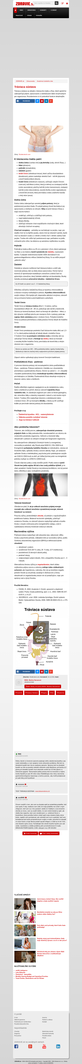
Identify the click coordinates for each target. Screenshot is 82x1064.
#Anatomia (60, 693)
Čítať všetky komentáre (50, 833)
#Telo (52, 693)
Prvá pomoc (17, 1035)
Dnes (21, 10)
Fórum (29, 15)
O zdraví (53, 10)
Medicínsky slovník (47, 1031)
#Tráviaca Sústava (31, 693)
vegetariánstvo (43, 564)
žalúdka (51, 252)
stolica (46, 339)
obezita (40, 516)
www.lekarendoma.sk (42, 791)
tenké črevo (23, 173)
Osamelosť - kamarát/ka (23, 974)
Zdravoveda (31, 10)
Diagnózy (17, 1033)
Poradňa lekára (46, 1035)
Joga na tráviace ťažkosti (29, 420)
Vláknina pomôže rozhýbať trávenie (33, 417)
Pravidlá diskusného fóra (21, 1024)
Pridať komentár (31, 833)
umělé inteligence (21, 970)
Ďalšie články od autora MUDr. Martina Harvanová (43, 686)
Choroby (16, 1031)
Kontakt (44, 1022)
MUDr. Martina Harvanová (32, 680)
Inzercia (44, 1017)
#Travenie (18, 693)
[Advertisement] (41, 33)
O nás (16, 1017)
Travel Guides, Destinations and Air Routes (30, 978)
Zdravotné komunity (48, 1033)
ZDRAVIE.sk (20, 81)
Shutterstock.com (24, 154)
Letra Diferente (20, 972)
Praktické (19, 15)
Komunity (43, 10)
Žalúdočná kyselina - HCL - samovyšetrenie (36, 414)
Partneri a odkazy (47, 1019)
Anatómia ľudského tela (45, 81)
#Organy (44, 693)
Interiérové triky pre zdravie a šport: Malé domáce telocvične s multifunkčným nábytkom (50, 953)
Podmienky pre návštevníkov (22, 1022)
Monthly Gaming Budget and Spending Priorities (32, 976)
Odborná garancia (19, 1019)
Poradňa (39, 15)
